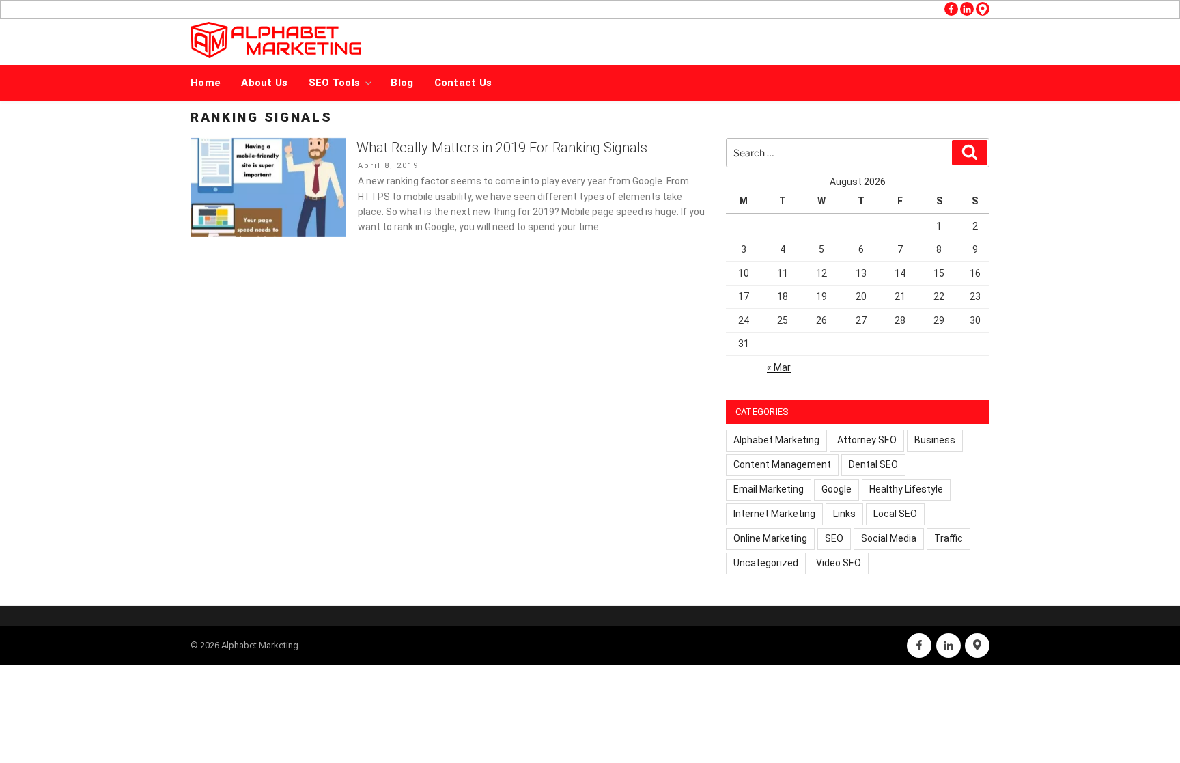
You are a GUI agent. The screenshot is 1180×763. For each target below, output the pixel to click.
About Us (264, 83)
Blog (402, 83)
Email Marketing (768, 489)
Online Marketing (770, 538)
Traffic (948, 538)
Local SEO (895, 513)
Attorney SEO (867, 439)
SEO (834, 538)
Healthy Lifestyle (906, 489)
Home (206, 83)
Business (934, 439)
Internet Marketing (774, 513)
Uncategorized (765, 562)
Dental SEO (873, 464)
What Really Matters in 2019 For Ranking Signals (501, 147)
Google (836, 489)
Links (844, 513)
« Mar (779, 367)
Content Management (782, 464)
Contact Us (463, 83)
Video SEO (838, 562)
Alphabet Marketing (776, 439)
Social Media (888, 538)
